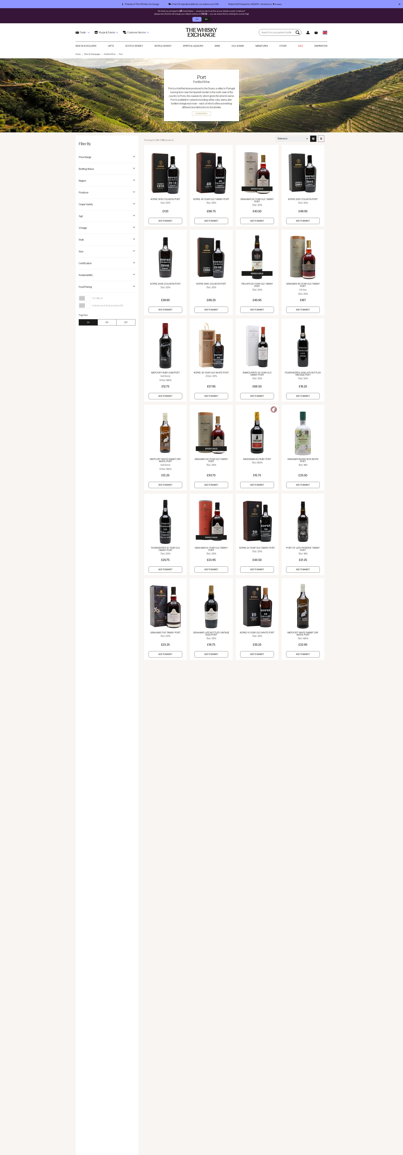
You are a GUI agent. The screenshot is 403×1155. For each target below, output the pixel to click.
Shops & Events (107, 32)
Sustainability (86, 275)
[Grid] (313, 139)
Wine (217, 46)
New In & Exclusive (86, 46)
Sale (300, 46)
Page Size (83, 315)
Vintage (83, 227)
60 (107, 322)
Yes (197, 19)
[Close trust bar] (399, 4)
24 (88, 322)
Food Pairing (85, 286)
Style (81, 239)
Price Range (85, 157)
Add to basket (165, 221)
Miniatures (261, 46)
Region (82, 180)
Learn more (201, 113)
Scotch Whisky (134, 46)
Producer (83, 192)
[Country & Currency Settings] (325, 32)
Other (283, 46)
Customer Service (136, 32)
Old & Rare (238, 46)
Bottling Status (86, 168)
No (206, 19)
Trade (83, 32)
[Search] (298, 32)
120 (126, 322)
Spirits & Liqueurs (193, 46)
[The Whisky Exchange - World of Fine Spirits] (201, 32)
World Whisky (163, 46)
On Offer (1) (97, 298)
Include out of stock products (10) (107, 305)
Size (81, 251)
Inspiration (320, 46)
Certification (85, 263)
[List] (321, 139)
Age (81, 216)
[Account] (308, 32)
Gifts (111, 46)
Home (78, 54)
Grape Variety (86, 204)
